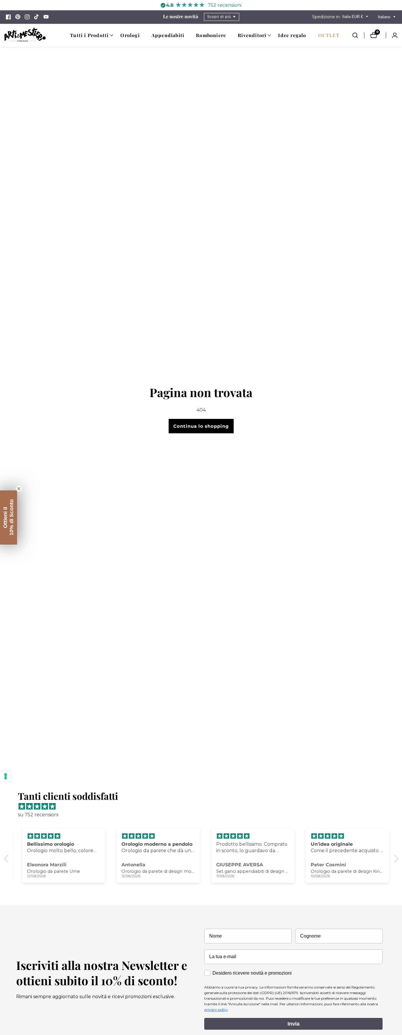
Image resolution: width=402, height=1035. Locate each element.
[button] (89, 35)
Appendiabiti (168, 35)
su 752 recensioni (38, 814)
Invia (294, 1024)
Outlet (329, 35)
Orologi (129, 35)
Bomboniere (211, 35)
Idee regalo (292, 35)
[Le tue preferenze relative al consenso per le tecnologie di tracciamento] (5, 776)
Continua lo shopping (201, 426)
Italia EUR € (353, 16)
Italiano (384, 17)
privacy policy (216, 1009)
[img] (204, 806)
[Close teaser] (19, 489)
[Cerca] (358, 35)
